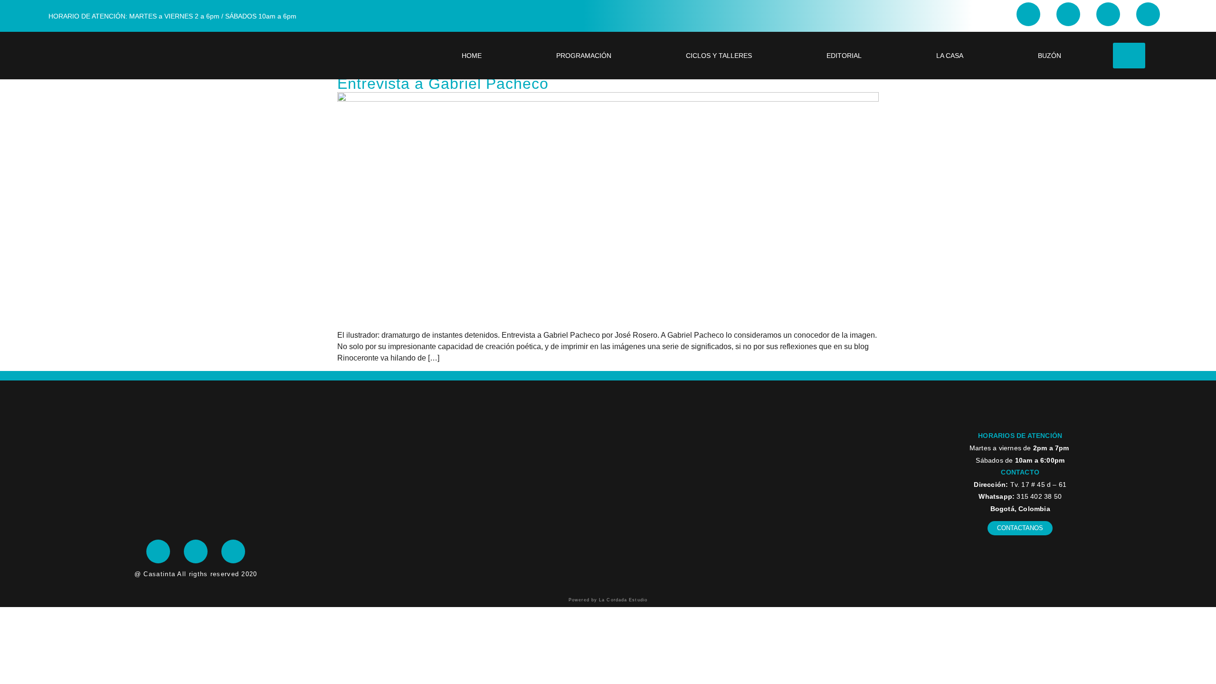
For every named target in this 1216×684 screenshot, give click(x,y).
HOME (472, 55)
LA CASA (949, 55)
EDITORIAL (844, 55)
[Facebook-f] (1068, 14)
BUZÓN (1049, 55)
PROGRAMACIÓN (583, 55)
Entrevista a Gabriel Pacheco (443, 83)
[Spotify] (233, 551)
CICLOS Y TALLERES (719, 55)
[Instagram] (1028, 14)
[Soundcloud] (1148, 14)
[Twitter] (1108, 14)
